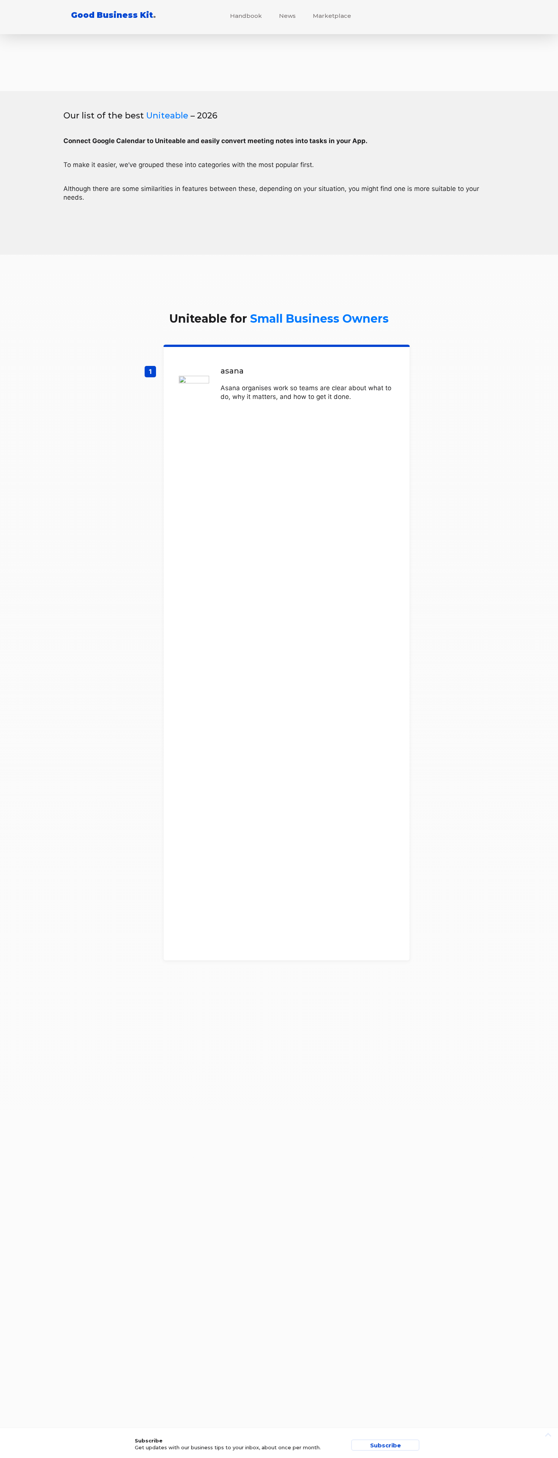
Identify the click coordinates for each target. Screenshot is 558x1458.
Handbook (246, 15)
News (287, 15)
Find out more (287, 653)
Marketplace (332, 15)
